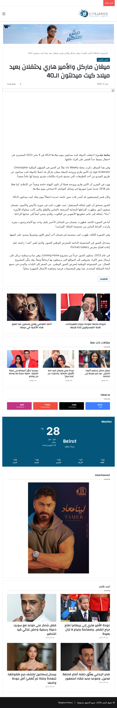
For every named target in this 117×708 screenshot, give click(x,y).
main (103, 278)
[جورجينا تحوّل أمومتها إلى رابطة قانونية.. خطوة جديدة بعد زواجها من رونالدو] (22, 359)
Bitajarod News (65, 702)
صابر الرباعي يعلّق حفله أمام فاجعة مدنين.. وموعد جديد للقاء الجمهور (86, 676)
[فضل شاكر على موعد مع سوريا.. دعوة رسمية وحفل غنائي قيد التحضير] (31, 608)
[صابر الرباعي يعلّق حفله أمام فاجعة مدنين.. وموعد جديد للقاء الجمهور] (85, 657)
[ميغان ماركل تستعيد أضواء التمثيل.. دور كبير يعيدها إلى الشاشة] (94, 359)
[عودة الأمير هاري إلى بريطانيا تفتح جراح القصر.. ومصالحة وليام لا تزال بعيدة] (85, 608)
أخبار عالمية (87, 53)
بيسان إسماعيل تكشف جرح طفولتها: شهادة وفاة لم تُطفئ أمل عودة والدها (32, 678)
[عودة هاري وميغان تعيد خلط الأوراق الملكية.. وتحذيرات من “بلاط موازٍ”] (58, 359)
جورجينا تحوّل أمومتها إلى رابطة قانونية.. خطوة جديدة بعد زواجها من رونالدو (23, 373)
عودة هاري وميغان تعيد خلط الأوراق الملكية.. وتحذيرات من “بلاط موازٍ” (61, 373)
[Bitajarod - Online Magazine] (93, 13)
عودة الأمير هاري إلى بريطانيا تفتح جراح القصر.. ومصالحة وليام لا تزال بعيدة (87, 629)
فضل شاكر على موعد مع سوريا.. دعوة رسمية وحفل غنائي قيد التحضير (34, 629)
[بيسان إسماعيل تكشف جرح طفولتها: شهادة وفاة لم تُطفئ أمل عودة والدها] (31, 657)
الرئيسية (104, 53)
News (96, 53)
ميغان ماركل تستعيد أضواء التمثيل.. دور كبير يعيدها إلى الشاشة (97, 373)
